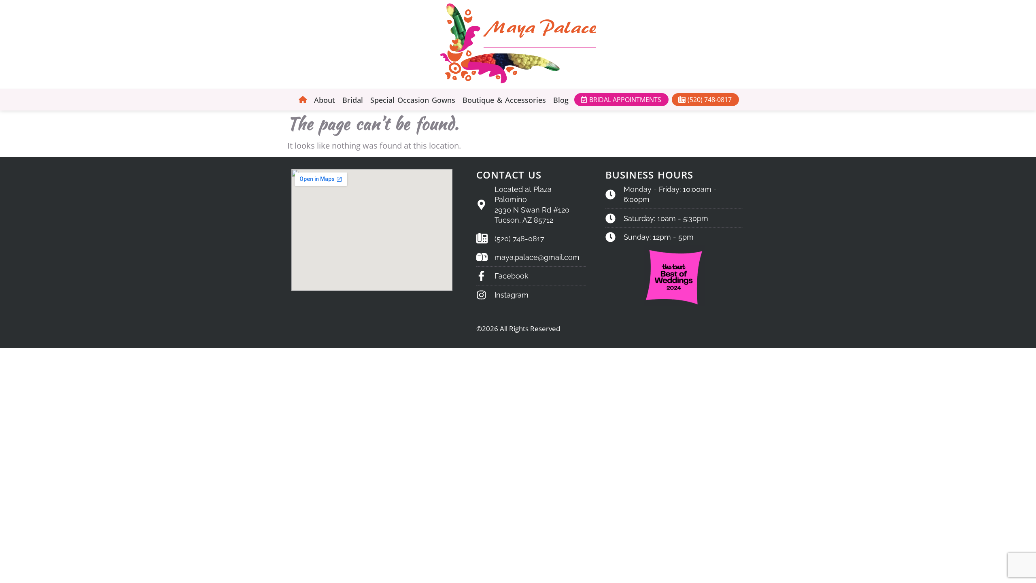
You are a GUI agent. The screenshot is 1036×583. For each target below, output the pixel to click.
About (324, 100)
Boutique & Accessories (504, 100)
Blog (561, 100)
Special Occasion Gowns (412, 100)
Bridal (352, 100)
